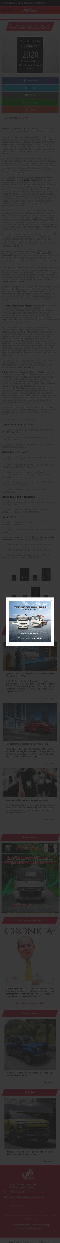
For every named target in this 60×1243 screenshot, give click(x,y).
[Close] (51, 600)
